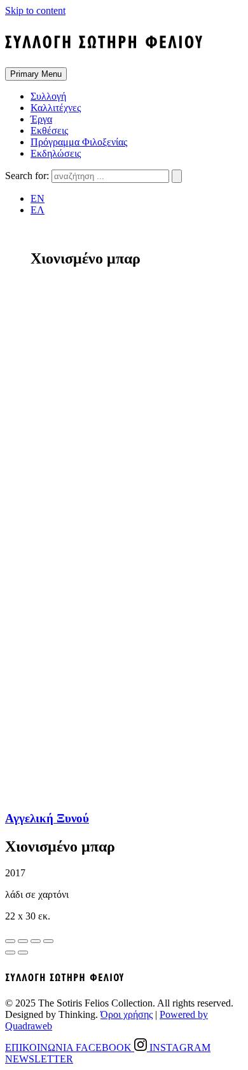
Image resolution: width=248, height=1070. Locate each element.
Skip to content (35, 10)
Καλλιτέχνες (56, 107)
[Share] (23, 941)
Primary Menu (36, 74)
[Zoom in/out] (48, 941)
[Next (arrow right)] (23, 952)
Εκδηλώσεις (56, 153)
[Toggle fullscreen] (36, 941)
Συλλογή (48, 96)
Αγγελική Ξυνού (47, 818)
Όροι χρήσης (126, 1014)
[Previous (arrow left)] (10, 952)
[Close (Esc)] (10, 941)
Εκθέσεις (49, 130)
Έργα (41, 119)
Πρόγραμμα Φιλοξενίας (79, 142)
